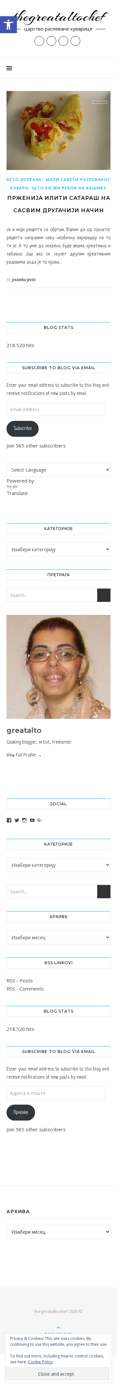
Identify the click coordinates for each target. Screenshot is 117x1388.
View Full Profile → (24, 755)
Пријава (21, 1112)
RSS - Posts (19, 980)
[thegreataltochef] (58, 29)
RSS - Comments (25, 988)
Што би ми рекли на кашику (69, 188)
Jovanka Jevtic (24, 279)
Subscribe (23, 428)
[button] (8, 24)
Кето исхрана (24, 179)
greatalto (24, 730)
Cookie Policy (40, 1362)
